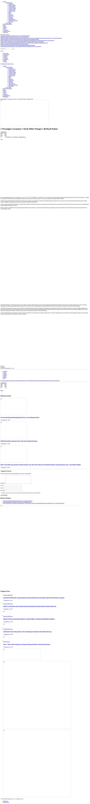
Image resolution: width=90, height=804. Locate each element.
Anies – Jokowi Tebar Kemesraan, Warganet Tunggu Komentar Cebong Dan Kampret (26, 644)
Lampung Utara (11, 11)
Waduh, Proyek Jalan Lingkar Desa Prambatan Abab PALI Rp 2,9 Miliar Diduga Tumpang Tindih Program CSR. (24, 42)
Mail (4, 378)
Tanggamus (10, 18)
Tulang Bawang (11, 19)
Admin (7, 137)
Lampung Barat (11, 6)
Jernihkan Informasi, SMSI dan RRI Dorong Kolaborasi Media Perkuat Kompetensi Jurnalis (20, 39)
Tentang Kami (6, 802)
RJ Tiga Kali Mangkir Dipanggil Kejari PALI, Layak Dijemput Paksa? (15, 35)
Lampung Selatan (12, 7)
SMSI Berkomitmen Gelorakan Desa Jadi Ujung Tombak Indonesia (15, 37)
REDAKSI (5, 32)
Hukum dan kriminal (7, 24)
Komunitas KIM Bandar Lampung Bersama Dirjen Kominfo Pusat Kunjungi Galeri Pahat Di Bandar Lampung (33, 597)
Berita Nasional (6, 641)
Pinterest (5, 377)
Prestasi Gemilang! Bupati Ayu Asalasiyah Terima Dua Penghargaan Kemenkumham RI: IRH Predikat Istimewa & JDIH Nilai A (27, 40)
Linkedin (5, 374)
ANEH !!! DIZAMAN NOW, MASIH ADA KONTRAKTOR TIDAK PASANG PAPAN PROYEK (29, 606)
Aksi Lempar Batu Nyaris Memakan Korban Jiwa (14, 380)
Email (2, 487)
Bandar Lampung (12, 5)
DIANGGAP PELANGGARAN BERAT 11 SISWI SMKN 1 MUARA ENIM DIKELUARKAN (29, 619)
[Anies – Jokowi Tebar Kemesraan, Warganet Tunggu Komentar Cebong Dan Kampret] (6, 640)
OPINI (4, 26)
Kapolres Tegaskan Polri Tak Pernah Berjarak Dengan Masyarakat (14, 44)
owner (3, 420)
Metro (9, 13)
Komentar (3, 483)
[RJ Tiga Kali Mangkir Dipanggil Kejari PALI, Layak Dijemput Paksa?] (14, 414)
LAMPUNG (11, 4)
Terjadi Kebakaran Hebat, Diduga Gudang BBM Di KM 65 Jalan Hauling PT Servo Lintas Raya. (21, 46)
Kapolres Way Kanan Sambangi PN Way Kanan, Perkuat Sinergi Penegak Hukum (18, 45)
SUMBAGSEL (9, 2)
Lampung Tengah (12, 8)
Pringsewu (10, 17)
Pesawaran (10, 14)
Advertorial (5, 30)
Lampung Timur (11, 9)
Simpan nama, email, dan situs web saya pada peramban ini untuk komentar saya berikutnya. (21, 492)
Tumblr (4, 376)
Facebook (5, 371)
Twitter (4, 372)
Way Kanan (10, 21)
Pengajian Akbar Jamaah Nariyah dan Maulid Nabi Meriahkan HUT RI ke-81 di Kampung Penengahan (22, 41)
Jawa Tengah (8, 22)
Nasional (5, 27)
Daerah (4, 1)
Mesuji (9, 12)
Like (1, 139)
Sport (4, 25)
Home (2, 99)
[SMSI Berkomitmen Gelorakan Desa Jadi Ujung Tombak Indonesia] (14, 438)
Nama (2, 485)
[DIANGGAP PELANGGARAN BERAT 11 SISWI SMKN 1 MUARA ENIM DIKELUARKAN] (6, 615)
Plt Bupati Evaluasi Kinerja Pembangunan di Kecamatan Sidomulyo (43, 380)
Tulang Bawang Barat (13, 20)
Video (4, 28)
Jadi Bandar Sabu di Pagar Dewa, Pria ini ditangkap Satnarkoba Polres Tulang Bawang (27, 631)
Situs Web (3, 490)
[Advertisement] (45, 150)
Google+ (5, 373)
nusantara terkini (6, 31)
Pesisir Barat (11, 15)
